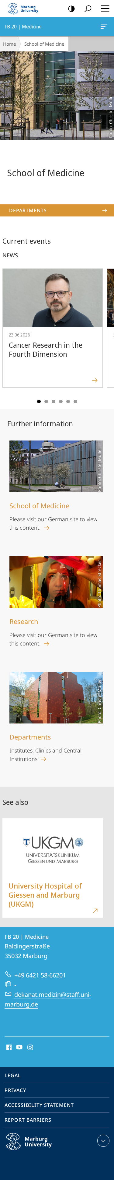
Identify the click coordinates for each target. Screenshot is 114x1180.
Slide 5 (68, 401)
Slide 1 (39, 401)
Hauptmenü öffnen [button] (105, 8)
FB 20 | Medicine (105, 26)
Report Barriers (28, 1120)
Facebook (8, 1047)
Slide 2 (46, 401)
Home (9, 44)
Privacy (15, 1090)
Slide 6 (75, 401)
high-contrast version (71, 8)
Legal (13, 1075)
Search (88, 8)
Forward (105, 333)
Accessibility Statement (39, 1105)
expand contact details (103, 1141)
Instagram (30, 1047)
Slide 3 (53, 401)
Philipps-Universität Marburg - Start (25, 8)
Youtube (18, 1047)
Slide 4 (61, 401)
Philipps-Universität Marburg (40, 1151)
